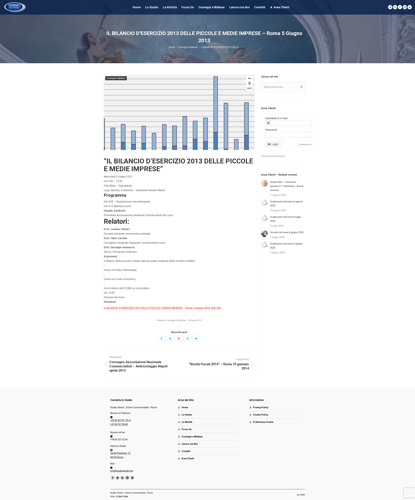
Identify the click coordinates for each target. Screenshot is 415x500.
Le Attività (187, 422)
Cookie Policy (260, 414)
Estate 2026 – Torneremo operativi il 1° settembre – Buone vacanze (286, 186)
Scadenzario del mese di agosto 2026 (286, 203)
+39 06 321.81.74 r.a (120, 420)
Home (185, 407)
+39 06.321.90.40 (119, 424)
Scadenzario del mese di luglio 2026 (285, 219)
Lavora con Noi (190, 444)
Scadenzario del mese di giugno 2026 (286, 245)
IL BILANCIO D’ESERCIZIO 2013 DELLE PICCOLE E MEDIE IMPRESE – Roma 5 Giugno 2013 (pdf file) (162, 308)
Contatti (186, 451)
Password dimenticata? (273, 156)
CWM (302, 495)
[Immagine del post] (264, 183)
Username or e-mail (276, 118)
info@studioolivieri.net (121, 471)
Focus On (187, 429)
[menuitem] (136, 7)
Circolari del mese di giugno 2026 (287, 232)
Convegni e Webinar (116, 78)
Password (271, 129)
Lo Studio (187, 414)
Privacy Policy (260, 407)
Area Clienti (188, 458)
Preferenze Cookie (263, 422)
